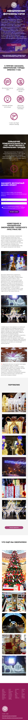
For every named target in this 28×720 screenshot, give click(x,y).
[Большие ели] (14, 570)
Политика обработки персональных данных (12, 718)
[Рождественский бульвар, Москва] (14, 445)
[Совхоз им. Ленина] (14, 466)
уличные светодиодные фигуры (10, 333)
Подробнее (14, 45)
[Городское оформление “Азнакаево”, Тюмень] (14, 424)
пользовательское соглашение (13, 206)
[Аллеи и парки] (14, 623)
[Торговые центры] (14, 602)
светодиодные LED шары (7, 335)
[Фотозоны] (14, 644)
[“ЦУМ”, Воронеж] (14, 402)
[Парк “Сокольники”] (14, 488)
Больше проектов (14, 527)
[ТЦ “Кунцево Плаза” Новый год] (14, 509)
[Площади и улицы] (14, 666)
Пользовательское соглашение (9, 716)
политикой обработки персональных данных (14, 208)
